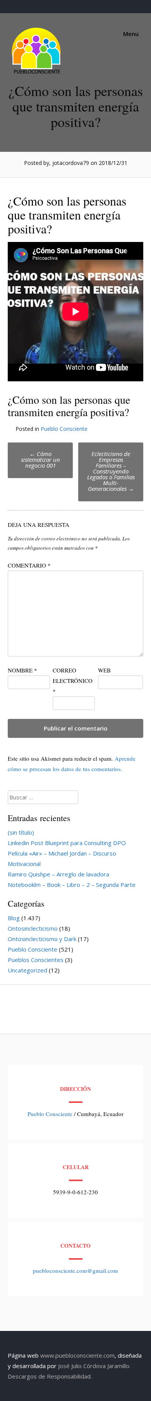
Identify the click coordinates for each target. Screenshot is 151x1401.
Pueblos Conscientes (35, 960)
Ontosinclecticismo (33, 928)
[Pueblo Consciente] (37, 73)
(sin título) (21, 832)
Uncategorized (27, 970)
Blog (14, 918)
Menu (130, 34)
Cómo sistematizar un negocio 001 (40, 459)
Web (104, 670)
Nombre (22, 670)
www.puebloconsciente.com (77, 1355)
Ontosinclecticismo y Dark (42, 939)
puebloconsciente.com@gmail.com (75, 1270)
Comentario (29, 565)
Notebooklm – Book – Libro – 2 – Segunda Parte (72, 884)
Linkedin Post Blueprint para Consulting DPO (67, 843)
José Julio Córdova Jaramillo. (94, 1366)
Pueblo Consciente (64, 428)
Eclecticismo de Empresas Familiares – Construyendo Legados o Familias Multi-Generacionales (111, 471)
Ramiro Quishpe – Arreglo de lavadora (58, 874)
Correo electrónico (73, 680)
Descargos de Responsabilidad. (50, 1376)
